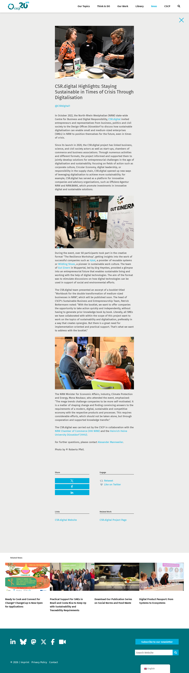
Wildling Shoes (66, 264)
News (154, 6)
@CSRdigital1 (62, 105)
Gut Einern (64, 267)
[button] (72, 480)
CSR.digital (114, 119)
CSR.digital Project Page (113, 520)
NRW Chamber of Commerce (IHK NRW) (77, 431)
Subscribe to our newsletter (157, 641)
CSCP (167, 6)
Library (140, 6)
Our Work (122, 6)
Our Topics (84, 6)
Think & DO (103, 6)
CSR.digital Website (66, 520)
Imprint (25, 662)
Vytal (92, 260)
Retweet (108, 480)
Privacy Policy (39, 662)
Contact (53, 662)
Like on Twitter (112, 484)
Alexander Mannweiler (110, 442)
